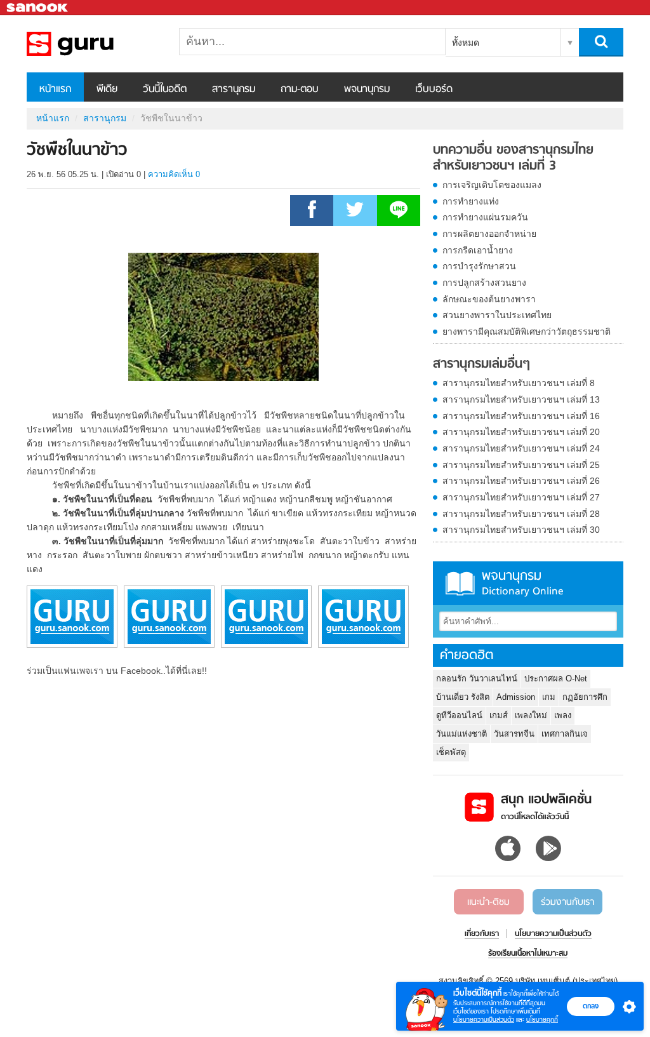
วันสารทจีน (514, 734)
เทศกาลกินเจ (564, 734)
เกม (548, 697)
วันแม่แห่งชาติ (461, 734)
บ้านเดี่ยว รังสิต (462, 697)
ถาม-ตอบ (300, 89)
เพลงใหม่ (531, 715)
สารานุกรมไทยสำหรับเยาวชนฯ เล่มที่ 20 (521, 432)
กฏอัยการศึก (584, 697)
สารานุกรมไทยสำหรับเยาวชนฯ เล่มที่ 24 (521, 448)
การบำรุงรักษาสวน (479, 266)
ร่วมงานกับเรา (567, 902)
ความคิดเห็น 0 (174, 174)
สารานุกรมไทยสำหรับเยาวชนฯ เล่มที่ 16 (521, 416)
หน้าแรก (55, 89)
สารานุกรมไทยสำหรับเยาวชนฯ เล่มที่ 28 (521, 514)
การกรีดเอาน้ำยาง (477, 250)
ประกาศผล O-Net (555, 678)
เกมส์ (498, 715)
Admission (515, 697)
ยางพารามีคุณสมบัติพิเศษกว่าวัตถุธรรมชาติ (526, 331)
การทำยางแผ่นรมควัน (485, 217)
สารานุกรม (233, 89)
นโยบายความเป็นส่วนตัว (483, 1019)
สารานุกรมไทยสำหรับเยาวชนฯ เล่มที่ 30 (521, 530)
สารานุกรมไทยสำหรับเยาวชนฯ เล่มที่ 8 (518, 383)
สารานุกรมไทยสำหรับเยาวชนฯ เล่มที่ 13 (521, 399)
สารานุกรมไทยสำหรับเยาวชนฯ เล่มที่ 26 (521, 481)
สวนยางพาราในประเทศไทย (497, 315)
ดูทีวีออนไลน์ (459, 715)
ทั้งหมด (465, 42)
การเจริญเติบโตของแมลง (491, 185)
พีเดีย (106, 89)
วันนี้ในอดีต (165, 89)
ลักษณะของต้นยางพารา (489, 299)
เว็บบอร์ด (434, 89)
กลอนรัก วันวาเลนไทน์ (476, 678)
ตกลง (591, 1006)
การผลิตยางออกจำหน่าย (489, 234)
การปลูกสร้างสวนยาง (484, 283)
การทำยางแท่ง (470, 201)
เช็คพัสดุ (451, 752)
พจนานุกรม (367, 89)
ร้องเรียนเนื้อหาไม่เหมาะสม (527, 953)
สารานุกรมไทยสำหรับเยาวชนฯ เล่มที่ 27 (521, 497)
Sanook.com (38, 8)
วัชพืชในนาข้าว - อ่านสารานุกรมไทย (93, 44)
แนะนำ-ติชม (488, 902)
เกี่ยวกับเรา (482, 934)
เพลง (562, 715)
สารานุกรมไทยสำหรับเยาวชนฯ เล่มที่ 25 (521, 465)
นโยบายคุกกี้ (542, 1019)
